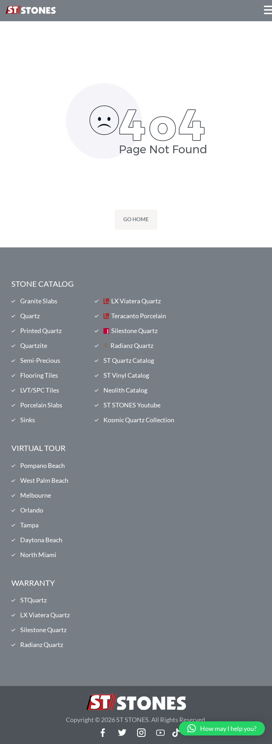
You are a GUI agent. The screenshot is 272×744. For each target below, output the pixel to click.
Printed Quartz (41, 330)
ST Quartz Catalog (128, 360)
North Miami (38, 555)
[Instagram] (141, 732)
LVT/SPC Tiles (39, 390)
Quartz (30, 316)
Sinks (27, 420)
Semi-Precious (40, 360)
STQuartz (33, 600)
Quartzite (33, 345)
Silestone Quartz (134, 330)
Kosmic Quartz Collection (138, 420)
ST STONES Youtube (131, 405)
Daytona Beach (41, 540)
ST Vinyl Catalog (126, 375)
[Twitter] (122, 732)
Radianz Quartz (131, 345)
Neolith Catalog (125, 390)
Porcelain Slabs (41, 405)
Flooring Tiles (39, 375)
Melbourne (35, 495)
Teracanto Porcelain (138, 316)
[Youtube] (160, 732)
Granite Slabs (38, 301)
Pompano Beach (42, 465)
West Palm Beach (44, 480)
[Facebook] (103, 732)
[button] (222, 728)
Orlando (31, 510)
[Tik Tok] (176, 732)
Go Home (136, 219)
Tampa (29, 525)
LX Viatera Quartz (136, 301)
